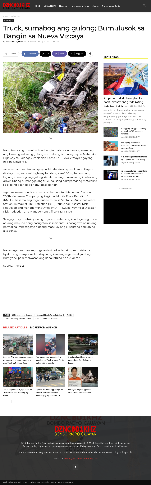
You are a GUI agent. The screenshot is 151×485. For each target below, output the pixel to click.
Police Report (8, 20)
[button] (144, 6)
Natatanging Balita (111, 6)
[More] (90, 54)
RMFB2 (69, 315)
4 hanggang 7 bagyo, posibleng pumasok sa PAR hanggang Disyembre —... (133, 131)
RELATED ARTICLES (15, 327)
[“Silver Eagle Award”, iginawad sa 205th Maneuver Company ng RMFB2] (18, 377)
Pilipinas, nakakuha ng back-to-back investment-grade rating (125, 100)
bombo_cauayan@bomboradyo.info (81, 458)
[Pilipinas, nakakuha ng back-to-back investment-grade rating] (126, 79)
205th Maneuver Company (22, 315)
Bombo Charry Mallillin (16, 42)
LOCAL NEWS (50, 6)
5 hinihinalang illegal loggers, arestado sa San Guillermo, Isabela (80, 360)
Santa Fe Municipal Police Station (18, 318)
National (63, 6)
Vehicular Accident (50, 318)
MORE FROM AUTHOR (43, 327)
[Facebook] (75, 467)
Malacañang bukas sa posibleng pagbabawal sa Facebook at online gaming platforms (134, 173)
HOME (37, 6)
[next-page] (10, 401)
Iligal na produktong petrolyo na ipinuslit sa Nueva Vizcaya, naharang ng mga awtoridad (49, 393)
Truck (37, 318)
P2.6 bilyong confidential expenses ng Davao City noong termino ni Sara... (133, 145)
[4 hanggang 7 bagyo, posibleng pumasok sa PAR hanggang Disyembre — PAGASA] (111, 132)
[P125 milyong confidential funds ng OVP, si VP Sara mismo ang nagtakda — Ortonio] (111, 161)
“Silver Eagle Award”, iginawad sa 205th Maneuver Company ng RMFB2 (17, 393)
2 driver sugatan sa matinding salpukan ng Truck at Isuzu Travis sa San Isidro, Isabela (50, 360)
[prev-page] (5, 401)
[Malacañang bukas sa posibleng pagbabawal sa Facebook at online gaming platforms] (111, 175)
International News (80, 6)
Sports (95, 6)
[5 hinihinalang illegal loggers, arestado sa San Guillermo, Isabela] (83, 344)
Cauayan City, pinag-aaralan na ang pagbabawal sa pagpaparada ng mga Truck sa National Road (18, 360)
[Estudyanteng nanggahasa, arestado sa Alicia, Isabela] (83, 377)
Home (5, 16)
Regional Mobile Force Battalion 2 (50, 315)
